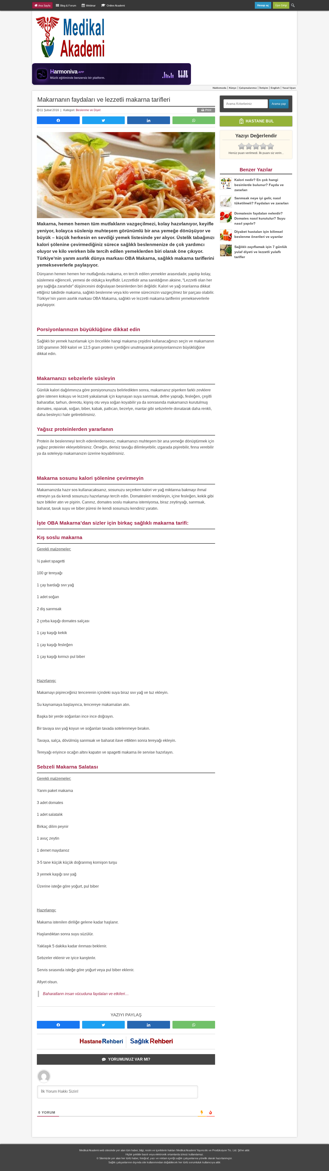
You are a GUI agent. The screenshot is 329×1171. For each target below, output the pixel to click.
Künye (233, 88)
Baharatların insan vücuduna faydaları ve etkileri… (86, 994)
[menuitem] (293, 5)
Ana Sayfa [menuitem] (44, 5)
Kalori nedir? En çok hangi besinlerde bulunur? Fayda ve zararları (259, 185)
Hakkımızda (219, 88)
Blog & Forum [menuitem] (68, 5)
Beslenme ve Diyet (88, 110)
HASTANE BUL (259, 121)
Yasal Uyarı (289, 88)
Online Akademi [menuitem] (116, 5)
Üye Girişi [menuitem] (281, 5)
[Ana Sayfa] (70, 37)
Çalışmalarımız (248, 88)
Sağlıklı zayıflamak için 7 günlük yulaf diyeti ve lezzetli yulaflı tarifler (260, 252)
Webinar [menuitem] (91, 5)
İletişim (263, 88)
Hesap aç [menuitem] (263, 5)
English (275, 88)
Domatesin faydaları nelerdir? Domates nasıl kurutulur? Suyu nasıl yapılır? (259, 218)
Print (207, 110)
